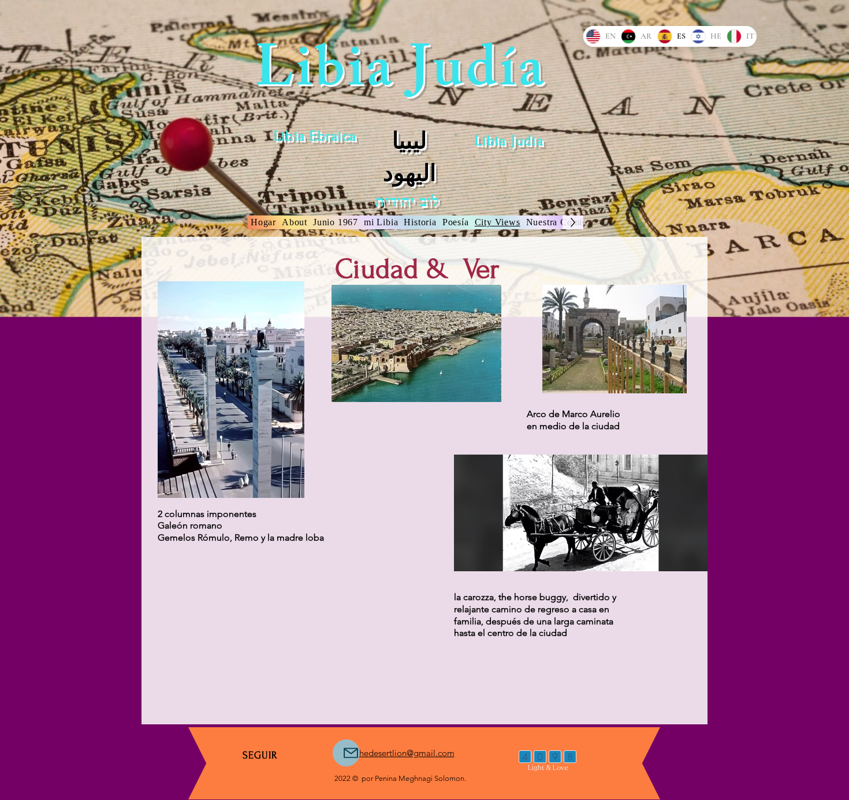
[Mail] (346, 752)
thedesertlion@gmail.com (405, 752)
